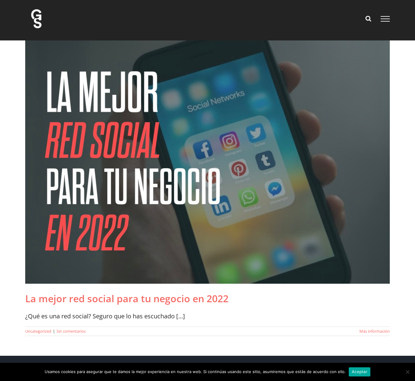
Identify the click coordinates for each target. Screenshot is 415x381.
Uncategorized (38, 331)
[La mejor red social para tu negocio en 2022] (207, 162)
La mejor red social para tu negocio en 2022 (126, 298)
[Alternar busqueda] (368, 19)
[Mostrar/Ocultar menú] (385, 19)
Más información (374, 331)
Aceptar (359, 371)
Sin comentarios (71, 331)
